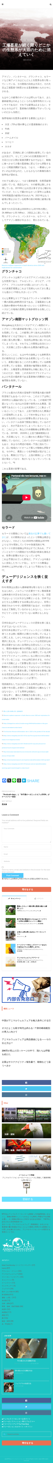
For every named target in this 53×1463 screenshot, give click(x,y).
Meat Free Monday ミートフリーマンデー (16, 1265)
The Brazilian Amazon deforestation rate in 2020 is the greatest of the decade (27, 731)
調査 (3, 1315)
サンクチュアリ (34, 910)
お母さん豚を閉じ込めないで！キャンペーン (31, 933)
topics (19, 910)
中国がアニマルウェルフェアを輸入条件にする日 (26, 1020)
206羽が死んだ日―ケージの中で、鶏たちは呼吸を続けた (26, 1052)
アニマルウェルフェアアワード (28, 958)
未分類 (4, 1300)
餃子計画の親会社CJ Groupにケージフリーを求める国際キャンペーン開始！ (32, 920)
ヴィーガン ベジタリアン (11, 1277)
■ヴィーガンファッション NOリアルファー (18, 1421)
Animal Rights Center (21, 1363)
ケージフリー (6, 1283)
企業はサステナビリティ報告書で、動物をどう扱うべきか (26, 1064)
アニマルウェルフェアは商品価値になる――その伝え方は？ (26, 1041)
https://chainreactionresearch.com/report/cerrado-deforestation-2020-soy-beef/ (27, 760)
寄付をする (27, 889)
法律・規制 (6, 1303)
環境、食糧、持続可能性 (26, 40)
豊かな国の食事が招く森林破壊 (13, 711)
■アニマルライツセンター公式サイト (16, 1419)
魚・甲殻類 (6, 1324)
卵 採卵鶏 (40, 923)
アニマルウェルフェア (23, 923)
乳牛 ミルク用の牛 (8, 1292)
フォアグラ (6, 1289)
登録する (28, 1199)
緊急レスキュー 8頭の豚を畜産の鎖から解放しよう (32, 907)
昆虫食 (4, 804)
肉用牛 (4, 1309)
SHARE (33, 781)
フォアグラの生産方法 (23, 1383)
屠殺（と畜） (26, 962)
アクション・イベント (10, 1271)
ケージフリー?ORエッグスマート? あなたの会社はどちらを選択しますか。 (32, 946)
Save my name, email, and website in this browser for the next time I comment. (26, 871)
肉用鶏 (33, 962)
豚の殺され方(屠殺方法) (23, 1371)
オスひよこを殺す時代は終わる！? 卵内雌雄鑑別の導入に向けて (26, 1030)
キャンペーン (26, 910)
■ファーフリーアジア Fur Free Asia (15, 1424)
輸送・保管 (6, 1321)
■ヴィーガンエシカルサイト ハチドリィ (17, 1427)
